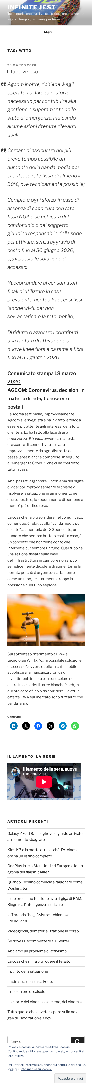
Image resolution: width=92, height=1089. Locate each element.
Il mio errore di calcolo (26, 991)
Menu (48, 32)
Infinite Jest (31, 7)
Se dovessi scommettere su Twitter (38, 941)
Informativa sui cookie (36, 1069)
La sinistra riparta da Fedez (30, 981)
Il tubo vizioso (22, 72)
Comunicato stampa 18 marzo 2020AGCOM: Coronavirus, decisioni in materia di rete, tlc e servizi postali (46, 390)
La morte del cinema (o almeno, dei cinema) (44, 1002)
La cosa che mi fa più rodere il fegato (38, 961)
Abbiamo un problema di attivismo (37, 951)
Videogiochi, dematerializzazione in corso (43, 931)
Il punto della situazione (27, 971)
